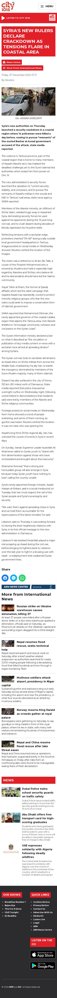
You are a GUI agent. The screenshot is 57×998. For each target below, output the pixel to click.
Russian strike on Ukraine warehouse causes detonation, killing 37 (26, 610)
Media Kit (38, 916)
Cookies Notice (41, 902)
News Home (13, 62)
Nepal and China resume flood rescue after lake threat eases (26, 746)
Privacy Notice (41, 905)
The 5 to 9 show (13, 909)
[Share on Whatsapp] (22, 578)
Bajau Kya (10, 905)
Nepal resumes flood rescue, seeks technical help (25, 645)
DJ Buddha (10, 916)
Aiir (20, 987)
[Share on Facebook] (5, 578)
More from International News (24, 68)
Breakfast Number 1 (15, 902)
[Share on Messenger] (13, 578)
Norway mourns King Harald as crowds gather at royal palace (28, 713)
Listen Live (39, 919)
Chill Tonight (12, 912)
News (8, 780)
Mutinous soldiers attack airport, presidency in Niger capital (28, 681)
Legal (36, 923)
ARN (35, 926)
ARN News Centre (42, 930)
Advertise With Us (43, 912)
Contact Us (39, 909)
